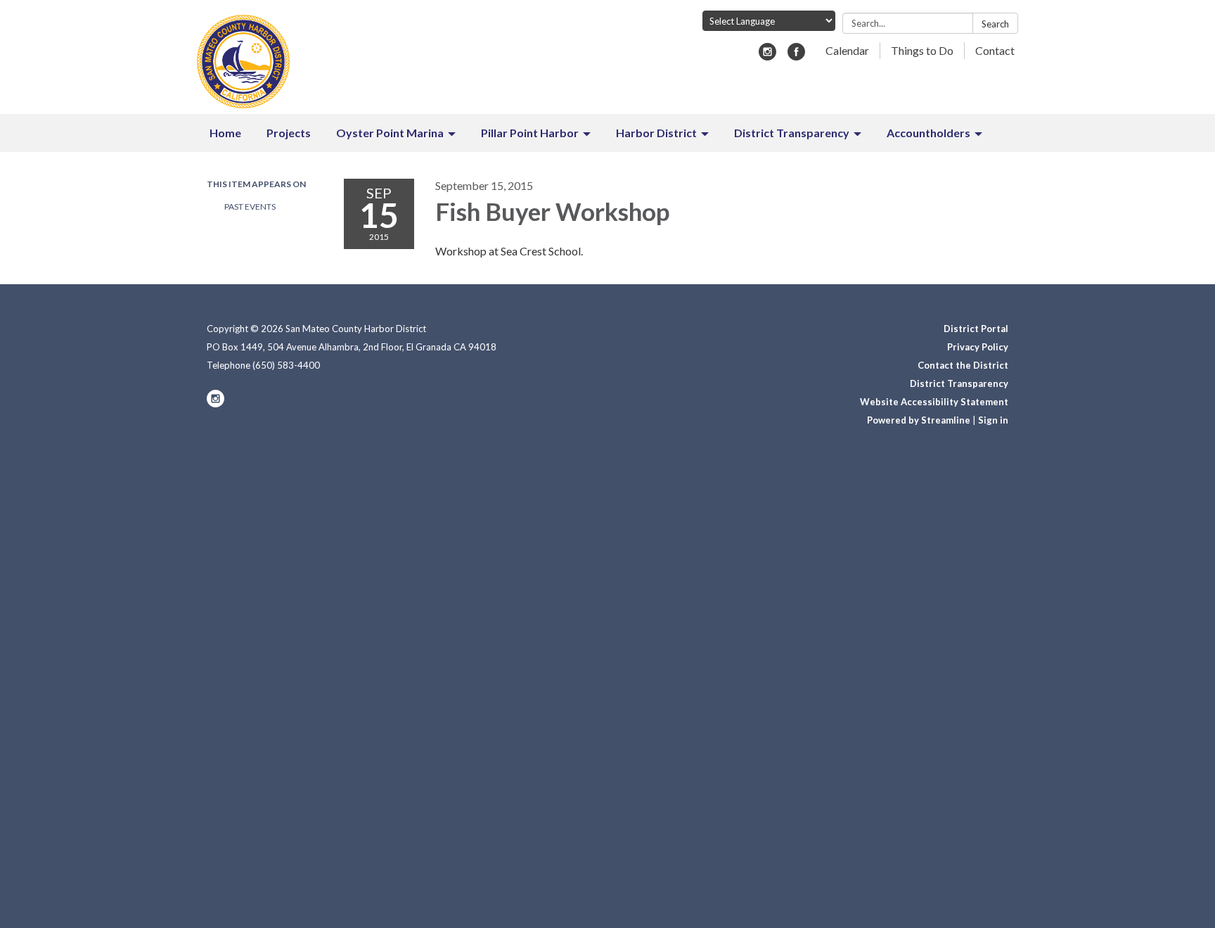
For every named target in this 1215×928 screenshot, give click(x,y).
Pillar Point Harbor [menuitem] (530, 132)
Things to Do (922, 50)
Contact (995, 50)
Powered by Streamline (918, 420)
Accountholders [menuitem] (928, 132)
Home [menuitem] (225, 132)
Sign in (993, 420)
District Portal (976, 328)
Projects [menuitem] (288, 132)
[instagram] (767, 56)
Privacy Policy (977, 346)
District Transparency (959, 383)
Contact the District (963, 365)
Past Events (250, 206)
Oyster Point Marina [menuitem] (390, 132)
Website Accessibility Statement (934, 401)
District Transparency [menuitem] (791, 132)
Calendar (847, 50)
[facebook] (796, 56)
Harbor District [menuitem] (656, 132)
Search (995, 24)
